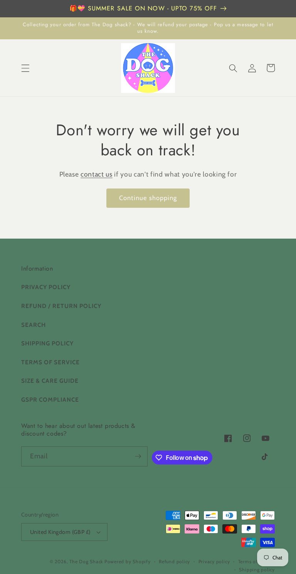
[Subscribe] (138, 456)
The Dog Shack (86, 561)
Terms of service (256, 561)
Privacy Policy (46, 287)
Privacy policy (214, 561)
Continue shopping (148, 198)
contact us (97, 174)
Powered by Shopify (127, 561)
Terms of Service (50, 362)
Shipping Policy (47, 343)
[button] (25, 68)
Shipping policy (257, 569)
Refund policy (174, 561)
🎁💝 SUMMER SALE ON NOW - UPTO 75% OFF (143, 8)
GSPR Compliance (50, 399)
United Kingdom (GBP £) (60, 532)
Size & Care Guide (50, 380)
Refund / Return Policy (61, 306)
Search (33, 324)
